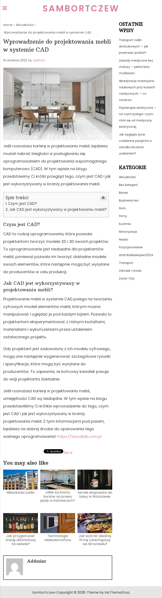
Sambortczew (81, 8)
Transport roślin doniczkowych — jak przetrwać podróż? (133, 46)
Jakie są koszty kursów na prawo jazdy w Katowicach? (57, 496)
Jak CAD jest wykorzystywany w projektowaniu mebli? (57, 209)
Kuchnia (125, 224)
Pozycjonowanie (131, 247)
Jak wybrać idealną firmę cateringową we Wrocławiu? (95, 539)
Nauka (123, 239)
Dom (122, 208)
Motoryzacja (128, 232)
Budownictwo (129, 200)
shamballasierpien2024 (136, 255)
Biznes (123, 193)
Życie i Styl (126, 278)
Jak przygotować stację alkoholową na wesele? (20, 539)
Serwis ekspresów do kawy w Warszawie (95, 494)
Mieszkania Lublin (21, 492)
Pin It (68, 452)
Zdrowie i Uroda (130, 271)
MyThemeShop (117, 592)
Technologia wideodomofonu (57, 537)
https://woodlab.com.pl (79, 436)
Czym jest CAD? (22, 203)
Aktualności (127, 177)
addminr (39, 60)
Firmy (123, 216)
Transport (126, 263)
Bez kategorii (128, 185)
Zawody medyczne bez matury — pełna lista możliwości (136, 66)
